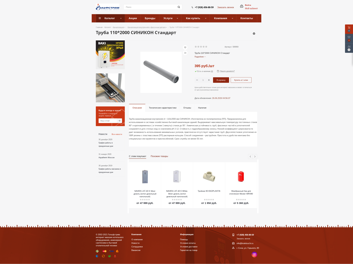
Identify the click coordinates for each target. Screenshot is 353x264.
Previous (250, 156)
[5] (206, 47)
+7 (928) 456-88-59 (204, 7)
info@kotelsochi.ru (245, 243)
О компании (137, 239)
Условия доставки (188, 246)
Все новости (117, 134)
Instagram (254, 254)
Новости (135, 243)
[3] (201, 47)
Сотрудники (137, 246)
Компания (136, 234)
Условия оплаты (188, 243)
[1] (196, 47)
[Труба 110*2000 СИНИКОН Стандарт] (161, 72)
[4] (203, 47)
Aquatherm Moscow (106, 157)
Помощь (184, 239)
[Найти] (179, 7)
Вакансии (135, 250)
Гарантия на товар (188, 250)
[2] (198, 47)
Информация (186, 234)
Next (255, 156)
